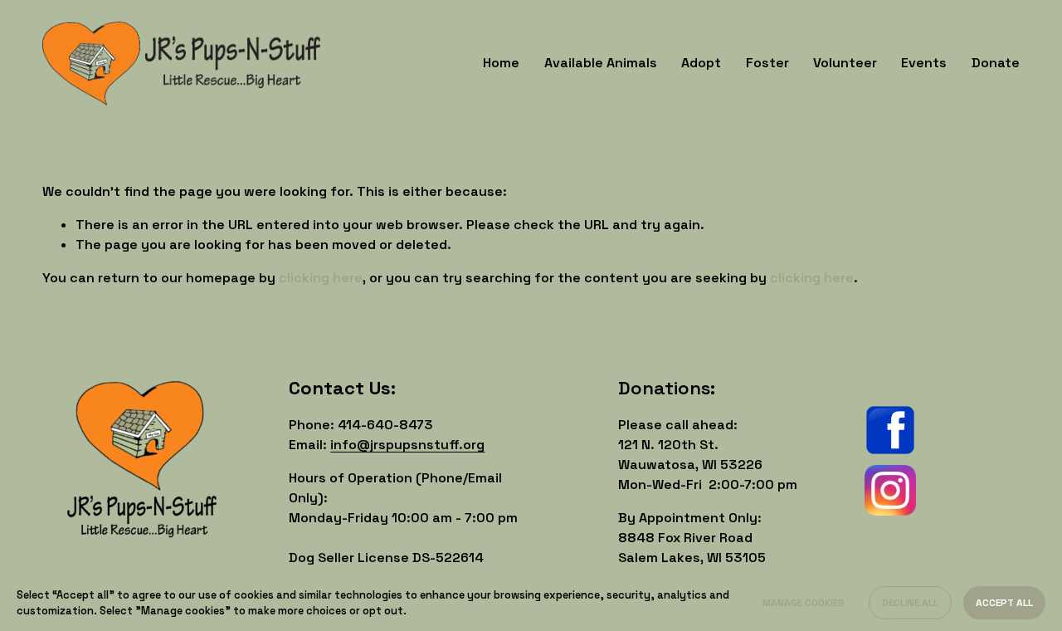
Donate (996, 62)
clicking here (321, 277)
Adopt (701, 62)
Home (501, 62)
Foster (767, 62)
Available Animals (600, 62)
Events (924, 62)
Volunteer (845, 62)
